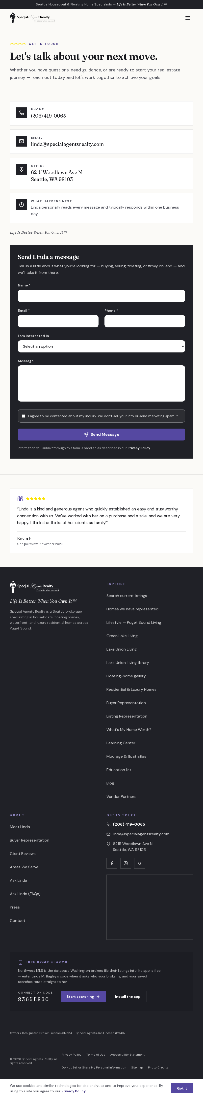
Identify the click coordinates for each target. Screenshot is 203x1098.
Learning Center (120, 743)
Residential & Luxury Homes (131, 689)
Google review (27, 544)
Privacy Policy (138, 448)
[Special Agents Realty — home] (32, 17)
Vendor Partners (121, 796)
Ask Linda (18, 880)
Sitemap (137, 1067)
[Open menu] (187, 17)
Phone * (111, 310)
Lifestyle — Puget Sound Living (133, 622)
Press (15, 907)
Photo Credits (158, 1067)
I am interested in (33, 336)
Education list (118, 769)
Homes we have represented (132, 609)
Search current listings (126, 595)
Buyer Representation (126, 702)
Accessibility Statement (127, 1055)
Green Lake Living (122, 635)
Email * (24, 310)
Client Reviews (23, 853)
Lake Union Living (121, 649)
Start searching (80, 996)
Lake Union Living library (127, 662)
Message (26, 361)
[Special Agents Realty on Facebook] (111, 863)
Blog (110, 783)
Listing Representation (126, 716)
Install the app (128, 996)
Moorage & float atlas (126, 756)
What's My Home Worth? (129, 729)
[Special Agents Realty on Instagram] (125, 863)
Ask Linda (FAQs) (25, 893)
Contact (17, 920)
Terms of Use (95, 1055)
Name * (24, 285)
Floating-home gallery (126, 676)
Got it (182, 1088)
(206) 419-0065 (129, 824)
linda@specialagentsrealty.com (141, 834)
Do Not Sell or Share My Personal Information (94, 1067)
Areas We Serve (24, 867)
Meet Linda (20, 826)
